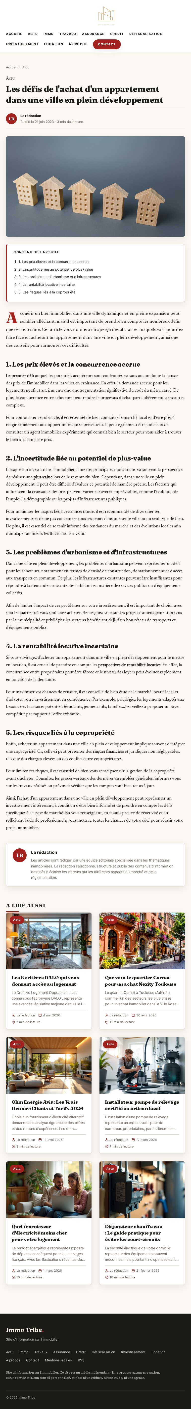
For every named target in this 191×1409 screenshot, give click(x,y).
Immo (49, 34)
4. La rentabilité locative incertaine (46, 284)
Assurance (93, 34)
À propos (78, 44)
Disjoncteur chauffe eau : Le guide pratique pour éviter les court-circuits (133, 1232)
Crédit (117, 34)
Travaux (68, 34)
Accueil (14, 34)
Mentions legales (58, 1360)
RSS (81, 1360)
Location (53, 44)
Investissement (22, 44)
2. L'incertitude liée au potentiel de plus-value (55, 269)
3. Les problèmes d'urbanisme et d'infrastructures (59, 277)
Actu (33, 34)
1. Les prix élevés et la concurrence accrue (53, 261)
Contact (107, 44)
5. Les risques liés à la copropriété (46, 292)
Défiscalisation (146, 34)
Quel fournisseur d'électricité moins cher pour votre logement (39, 1232)
